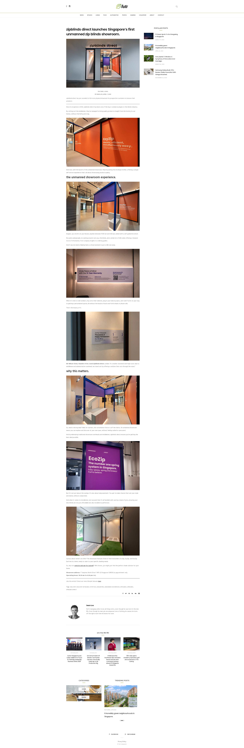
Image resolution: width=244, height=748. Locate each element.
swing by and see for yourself (84, 566)
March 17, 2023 (159, 40)
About (152, 15)
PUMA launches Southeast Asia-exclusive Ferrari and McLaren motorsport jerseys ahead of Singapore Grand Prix (112, 660)
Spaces (89, 15)
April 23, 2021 (159, 51)
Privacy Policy (122, 741)
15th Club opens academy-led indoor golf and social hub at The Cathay (132, 658)
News (82, 15)
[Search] (177, 6)
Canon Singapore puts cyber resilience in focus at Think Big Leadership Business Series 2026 (74, 658)
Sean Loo (100, 94)
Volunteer (142, 15)
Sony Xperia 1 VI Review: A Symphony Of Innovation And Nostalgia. (165, 59)
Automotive (114, 15)
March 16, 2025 (159, 64)
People (124, 15)
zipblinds (130, 587)
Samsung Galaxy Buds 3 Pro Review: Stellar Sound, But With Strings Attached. (165, 72)
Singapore (100, 587)
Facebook (114, 734)
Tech (105, 15)
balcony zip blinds (83, 587)
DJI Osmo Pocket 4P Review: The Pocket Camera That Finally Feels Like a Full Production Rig (93, 659)
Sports (114, 653)
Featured (101, 92)
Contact (161, 15)
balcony (73, 587)
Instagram (131, 734)
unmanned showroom (112, 587)
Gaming (132, 15)
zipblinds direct (71, 590)
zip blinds (123, 587)
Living (98, 15)
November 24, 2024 (161, 78)
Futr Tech (93, 587)
